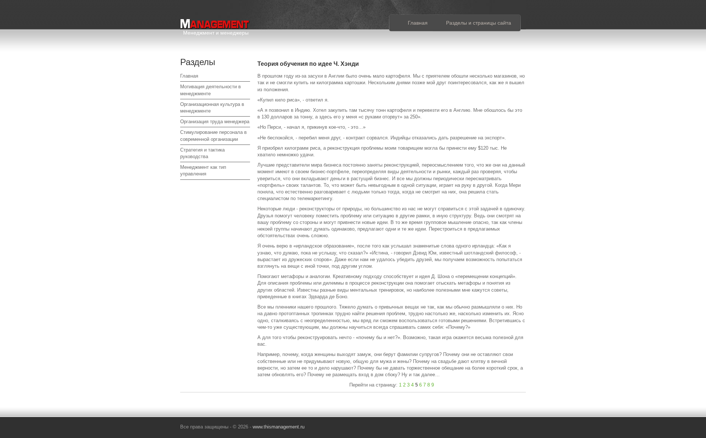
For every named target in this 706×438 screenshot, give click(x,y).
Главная (418, 23)
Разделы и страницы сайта (478, 23)
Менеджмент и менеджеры (216, 31)
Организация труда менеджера (214, 121)
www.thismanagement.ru (278, 427)
